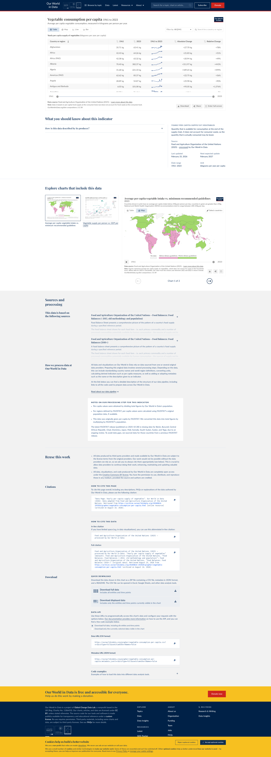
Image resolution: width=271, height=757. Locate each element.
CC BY (80, 107)
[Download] (210, 271)
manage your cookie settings (141, 751)
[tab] (53, 30)
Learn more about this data (121, 102)
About (139, 5)
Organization (173, 716)
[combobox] (172, 5)
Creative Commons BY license (115, 475)
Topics (140, 711)
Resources (125, 5)
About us (172, 711)
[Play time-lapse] (126, 262)
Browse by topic (95, 5)
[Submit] (190, 5)
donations (82, 746)
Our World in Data (53, 5)
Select (215, 210)
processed (183, 147)
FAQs (89, 722)
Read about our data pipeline (103, 392)
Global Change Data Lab (84, 708)
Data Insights (143, 721)
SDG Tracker (142, 736)
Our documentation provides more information (125, 619)
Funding (171, 721)
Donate (218, 5)
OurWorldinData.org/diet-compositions (62, 107)
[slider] (57, 96)
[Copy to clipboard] (171, 500)
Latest (115, 5)
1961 (51, 96)
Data (107, 5)
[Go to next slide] (209, 281)
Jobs (170, 730)
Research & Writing (207, 711)
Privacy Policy (121, 751)
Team (170, 726)
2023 (220, 96)
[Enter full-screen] (221, 271)
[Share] (215, 271)
